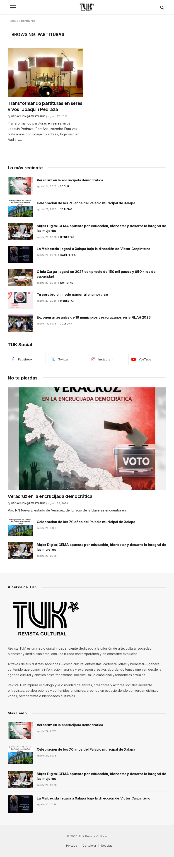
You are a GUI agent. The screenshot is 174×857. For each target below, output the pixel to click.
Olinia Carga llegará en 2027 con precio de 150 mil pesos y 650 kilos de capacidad (96, 273)
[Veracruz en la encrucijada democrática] (20, 185)
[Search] (161, 7)
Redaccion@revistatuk (28, 116)
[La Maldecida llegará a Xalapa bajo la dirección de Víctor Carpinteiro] (20, 254)
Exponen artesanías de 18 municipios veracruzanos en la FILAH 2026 (94, 317)
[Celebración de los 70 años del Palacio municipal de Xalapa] (20, 208)
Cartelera (68, 255)
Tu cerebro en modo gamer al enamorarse (72, 294)
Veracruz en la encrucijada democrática (70, 180)
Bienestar (67, 237)
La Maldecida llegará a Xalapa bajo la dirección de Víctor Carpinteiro (93, 249)
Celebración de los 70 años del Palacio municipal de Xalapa (86, 203)
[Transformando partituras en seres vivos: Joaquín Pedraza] (45, 72)
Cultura (66, 323)
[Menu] (13, 7)
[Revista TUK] (87, 7)
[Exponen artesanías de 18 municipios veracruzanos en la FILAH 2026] (20, 323)
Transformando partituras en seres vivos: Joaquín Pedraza (45, 106)
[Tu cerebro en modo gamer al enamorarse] (20, 300)
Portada (13, 20)
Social (65, 186)
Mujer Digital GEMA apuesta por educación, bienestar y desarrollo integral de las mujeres (101, 228)
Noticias (66, 209)
